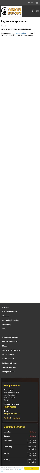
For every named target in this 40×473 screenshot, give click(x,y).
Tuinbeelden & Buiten (10, 337)
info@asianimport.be (11, 414)
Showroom (6, 316)
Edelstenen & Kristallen (11, 350)
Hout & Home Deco (9, 359)
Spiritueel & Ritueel (9, 363)
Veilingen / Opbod (8, 372)
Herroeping (6, 324)
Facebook (7, 418)
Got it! (31, 468)
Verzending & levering (10, 320)
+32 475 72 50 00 (10, 407)
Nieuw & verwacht (9, 367)
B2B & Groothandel (9, 311)
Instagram (16, 418)
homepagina (21, 33)
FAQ (3, 329)
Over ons (5, 307)
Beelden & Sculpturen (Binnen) (10, 344)
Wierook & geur (8, 354)
